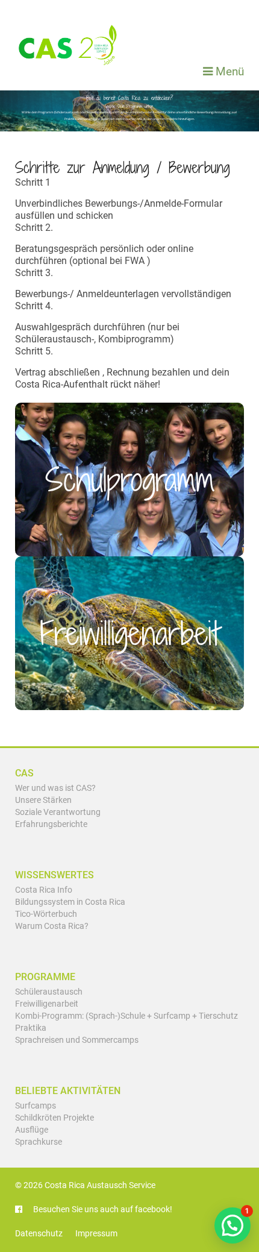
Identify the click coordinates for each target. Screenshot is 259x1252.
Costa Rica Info (43, 890)
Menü (228, 71)
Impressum (96, 1233)
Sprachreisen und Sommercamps (77, 1040)
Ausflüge (31, 1130)
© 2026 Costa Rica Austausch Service (85, 1185)
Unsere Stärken (43, 800)
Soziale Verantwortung (58, 812)
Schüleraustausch (49, 992)
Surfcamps (35, 1106)
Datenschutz (39, 1233)
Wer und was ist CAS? (55, 788)
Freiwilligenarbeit (46, 1004)
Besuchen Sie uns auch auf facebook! (101, 1209)
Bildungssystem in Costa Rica (70, 902)
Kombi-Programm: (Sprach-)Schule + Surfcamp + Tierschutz (126, 1016)
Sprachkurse (38, 1142)
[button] (232, 1225)
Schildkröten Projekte (54, 1118)
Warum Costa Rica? (52, 926)
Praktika (30, 1028)
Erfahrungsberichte (51, 824)
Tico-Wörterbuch (46, 914)
